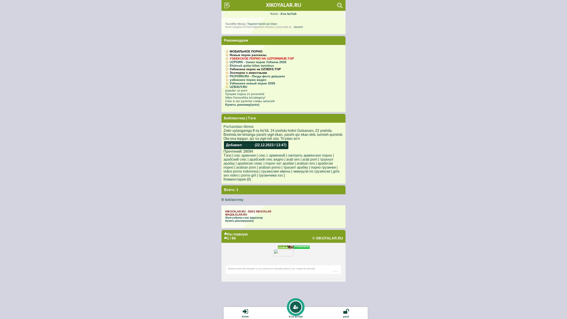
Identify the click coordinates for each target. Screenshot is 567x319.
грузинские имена (275, 171)
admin (248, 145)
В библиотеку (232, 200)
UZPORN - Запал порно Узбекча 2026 (258, 62)
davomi (298, 27)
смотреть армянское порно (310, 155)
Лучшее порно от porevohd (244, 94)
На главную (237, 234)
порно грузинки (323, 167)
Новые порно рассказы (248, 55)
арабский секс (235, 159)
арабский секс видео (266, 159)
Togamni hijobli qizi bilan (262, 23)
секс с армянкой (271, 155)
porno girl (248, 175)
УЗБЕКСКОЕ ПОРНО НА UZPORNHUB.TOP (262, 58)
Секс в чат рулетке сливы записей (250, 101)
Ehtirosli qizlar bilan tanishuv (252, 65)
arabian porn (246, 167)
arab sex (293, 159)
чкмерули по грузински (311, 171)
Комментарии (234, 179)
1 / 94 (231, 238)
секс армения (244, 155)
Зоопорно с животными (248, 72)
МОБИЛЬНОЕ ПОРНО (246, 51)
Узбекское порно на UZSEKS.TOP (255, 69)
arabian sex (306, 163)
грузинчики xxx (271, 175)
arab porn (309, 159)
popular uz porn (236, 90)
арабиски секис (250, 163)
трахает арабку (295, 167)
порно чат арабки (279, 163)
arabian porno (270, 167)
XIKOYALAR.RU (283, 5)
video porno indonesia (240, 171)
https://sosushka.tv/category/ (245, 97)
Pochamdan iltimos (238, 126)
